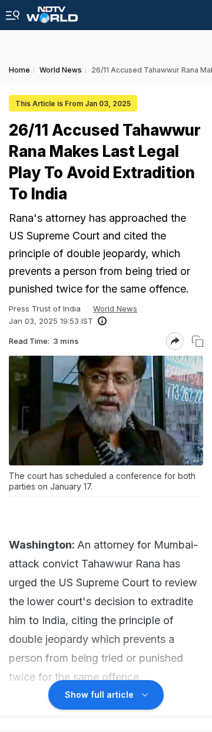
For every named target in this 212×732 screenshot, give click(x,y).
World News (115, 308)
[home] (52, 11)
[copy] (197, 341)
